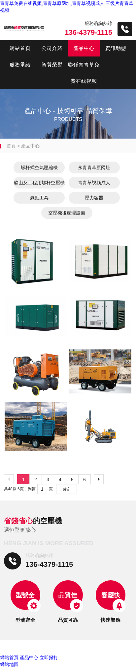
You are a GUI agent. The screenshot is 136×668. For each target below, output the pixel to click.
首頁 (11, 145)
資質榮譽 (52, 64)
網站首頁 (20, 48)
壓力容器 (94, 197)
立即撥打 (49, 657)
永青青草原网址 (94, 167)
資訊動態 (115, 48)
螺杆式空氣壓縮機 (39, 167)
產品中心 (83, 48)
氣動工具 (39, 197)
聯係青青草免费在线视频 (84, 73)
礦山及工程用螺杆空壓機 (39, 182)
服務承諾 (20, 64)
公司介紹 (52, 48)
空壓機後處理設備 (66, 212)
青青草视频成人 (94, 182)
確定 (67, 489)
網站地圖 (9, 664)
